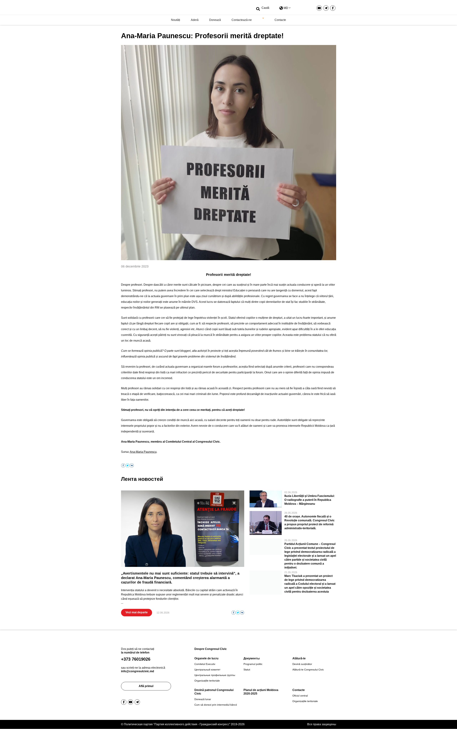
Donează (215, 19)
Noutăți (175, 19)
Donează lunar (202, 699)
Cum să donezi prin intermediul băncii (215, 704)
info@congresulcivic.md (137, 671)
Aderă (195, 19)
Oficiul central (300, 695)
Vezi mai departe (136, 612)
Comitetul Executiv (204, 664)
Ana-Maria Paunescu (143, 451)
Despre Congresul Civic (210, 648)
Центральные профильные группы (214, 675)
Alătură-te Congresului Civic (308, 669)
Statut (246, 669)
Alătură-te (299, 658)
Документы (251, 658)
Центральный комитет (207, 669)
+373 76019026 (135, 659)
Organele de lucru (206, 658)
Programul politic (252, 664)
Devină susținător (302, 664)
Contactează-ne (242, 19)
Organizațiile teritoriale (207, 680)
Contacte (280, 19)
